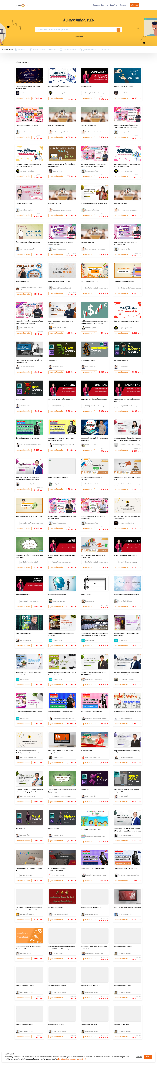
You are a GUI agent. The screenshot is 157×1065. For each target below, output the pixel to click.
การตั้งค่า (139, 1057)
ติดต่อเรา (123, 5)
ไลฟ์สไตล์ (107, 49)
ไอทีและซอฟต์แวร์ (69, 49)
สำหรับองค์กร (112, 5)
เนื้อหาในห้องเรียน (39, 49)
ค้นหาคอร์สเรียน (98, 5)
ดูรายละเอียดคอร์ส (23, 98)
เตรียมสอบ (21, 49)
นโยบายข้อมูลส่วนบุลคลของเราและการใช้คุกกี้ (71, 1059)
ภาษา (54, 49)
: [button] (21, 62)
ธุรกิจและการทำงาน (89, 49)
